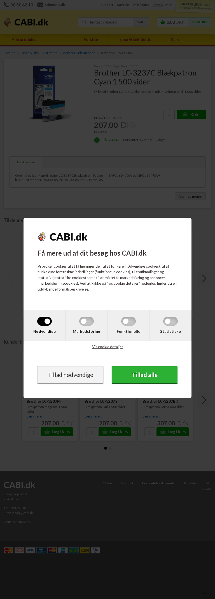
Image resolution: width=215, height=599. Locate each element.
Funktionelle (128, 331)
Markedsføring (86, 331)
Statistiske (170, 331)
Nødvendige (44, 331)
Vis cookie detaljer (107, 347)
